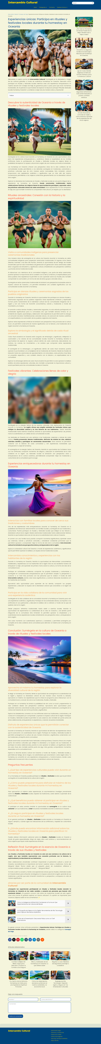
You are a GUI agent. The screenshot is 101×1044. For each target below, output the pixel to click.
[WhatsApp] (22, 939)
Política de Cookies (56, 1034)
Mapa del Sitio (55, 1040)
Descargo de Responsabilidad (59, 1038)
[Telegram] (34, 939)
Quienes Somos (61, 7)
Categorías (42, 7)
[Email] (38, 939)
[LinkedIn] (30, 939)
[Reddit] (42, 939)
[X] (14, 939)
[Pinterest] (18, 939)
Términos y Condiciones (57, 1032)
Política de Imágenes (56, 1036)
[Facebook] (10, 939)
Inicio (35, 7)
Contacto (52, 7)
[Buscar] (92, 3)
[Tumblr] (26, 939)
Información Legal (56, 1030)
